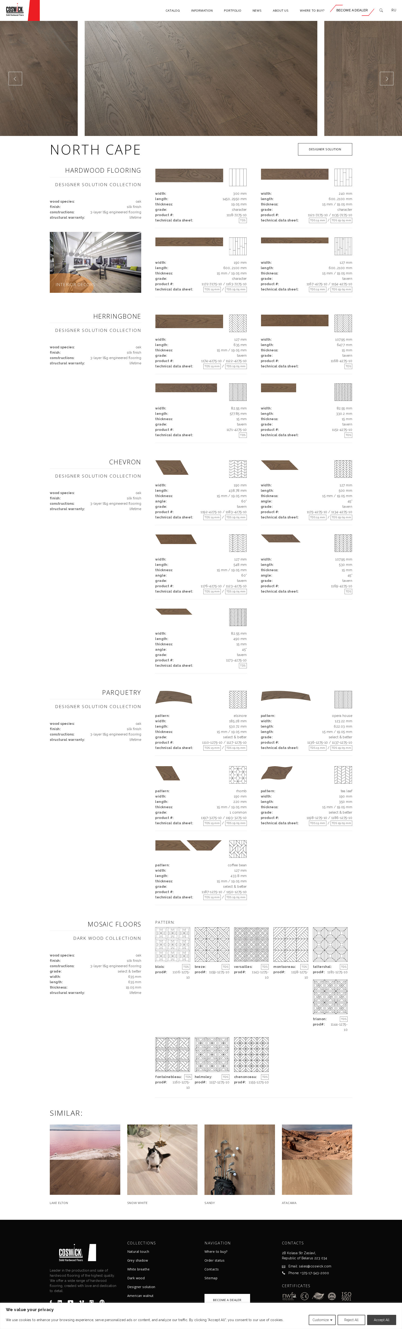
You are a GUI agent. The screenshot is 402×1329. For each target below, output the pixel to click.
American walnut (140, 1295)
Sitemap (211, 1278)
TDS (242, 220)
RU (394, 10)
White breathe (138, 1269)
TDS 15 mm (317, 220)
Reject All (351, 1320)
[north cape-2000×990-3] (201, 78)
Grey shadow (137, 1260)
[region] (201, 1316)
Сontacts (211, 1269)
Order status (214, 1260)
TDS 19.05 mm (341, 220)
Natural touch (138, 1251)
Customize (320, 1320)
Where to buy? (215, 1251)
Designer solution (141, 1287)
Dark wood (136, 1278)
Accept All (381, 1320)
